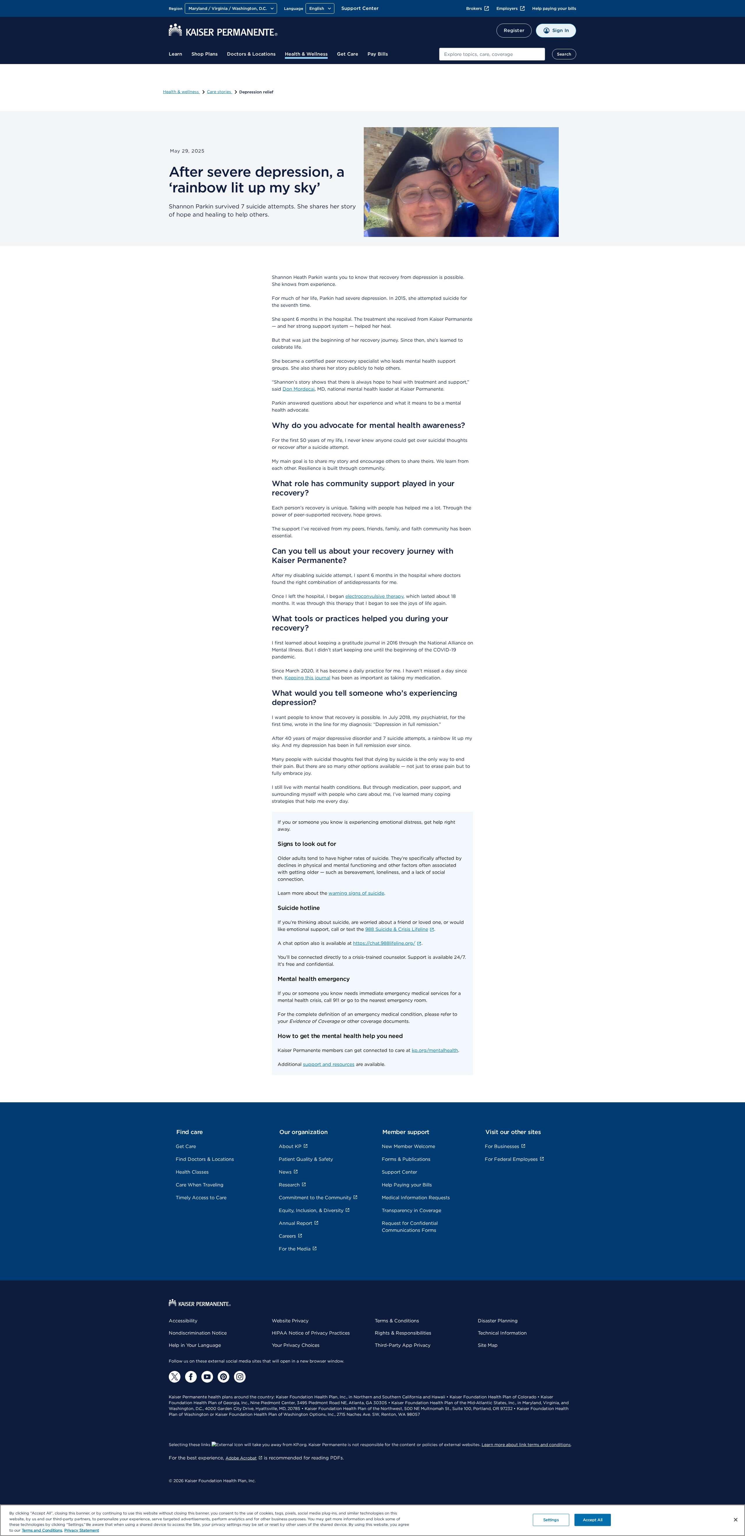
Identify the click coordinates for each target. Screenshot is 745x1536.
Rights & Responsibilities (403, 1333)
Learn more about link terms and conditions (526, 1444)
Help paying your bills (554, 8)
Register (514, 30)
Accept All (592, 1520)
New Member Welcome (408, 1146)
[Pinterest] (223, 1377)
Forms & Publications (406, 1159)
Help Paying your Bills (407, 1185)
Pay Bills (378, 54)
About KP (290, 1146)
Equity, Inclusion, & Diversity (311, 1210)
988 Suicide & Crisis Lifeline (396, 929)
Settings (551, 1520)
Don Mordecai (299, 389)
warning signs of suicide (356, 893)
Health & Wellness (306, 54)
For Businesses (502, 1146)
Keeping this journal (307, 678)
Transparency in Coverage (411, 1210)
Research (289, 1185)
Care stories (219, 91)
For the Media (295, 1249)
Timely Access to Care (201, 1197)
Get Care (347, 54)
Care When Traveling (200, 1185)
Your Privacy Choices (296, 1345)
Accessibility (183, 1321)
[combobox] (492, 54)
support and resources (328, 1064)
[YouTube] (207, 1377)
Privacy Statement (81, 1530)
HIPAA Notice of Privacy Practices (311, 1333)
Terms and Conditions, (42, 1530)
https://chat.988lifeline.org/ (384, 943)
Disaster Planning (498, 1321)
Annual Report (295, 1223)
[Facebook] (191, 1377)
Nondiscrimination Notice (198, 1333)
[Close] (735, 1519)
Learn (175, 54)
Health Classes (192, 1172)
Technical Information (502, 1333)
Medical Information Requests (416, 1197)
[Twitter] (174, 1377)
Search (564, 54)
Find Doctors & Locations (205, 1159)
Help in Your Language (195, 1345)
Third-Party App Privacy (402, 1345)
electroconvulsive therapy (374, 596)
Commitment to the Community (315, 1197)
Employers (507, 8)
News (285, 1172)
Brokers (474, 8)
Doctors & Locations (251, 54)
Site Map (488, 1345)
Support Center (360, 8)
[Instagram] (240, 1377)
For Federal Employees (511, 1159)
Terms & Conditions (397, 1321)
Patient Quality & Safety (306, 1159)
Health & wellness (181, 91)
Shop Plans (204, 54)
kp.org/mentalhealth (435, 1050)
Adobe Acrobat (241, 1458)
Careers (287, 1236)
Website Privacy (290, 1321)
